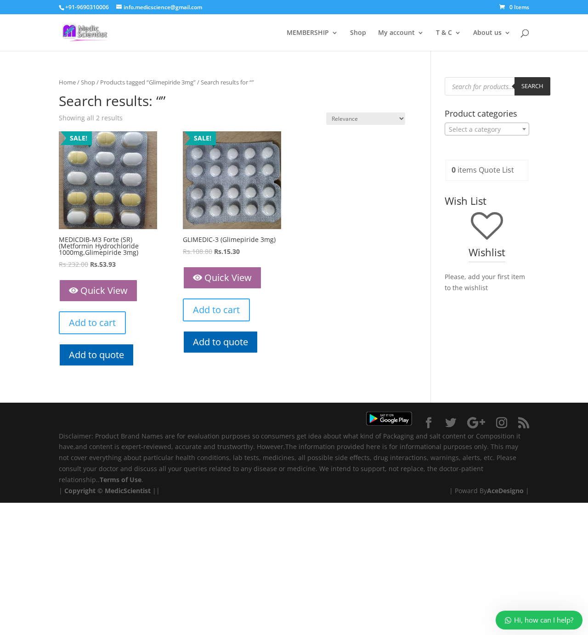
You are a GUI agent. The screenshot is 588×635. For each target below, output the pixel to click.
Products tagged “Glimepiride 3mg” (148, 82)
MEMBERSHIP (308, 33)
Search (532, 86)
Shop (358, 33)
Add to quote (96, 354)
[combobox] (487, 129)
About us (487, 33)
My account (396, 33)
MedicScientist (128, 490)
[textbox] (487, 129)
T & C (444, 33)
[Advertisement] (275, 567)
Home (67, 82)
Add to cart (92, 322)
